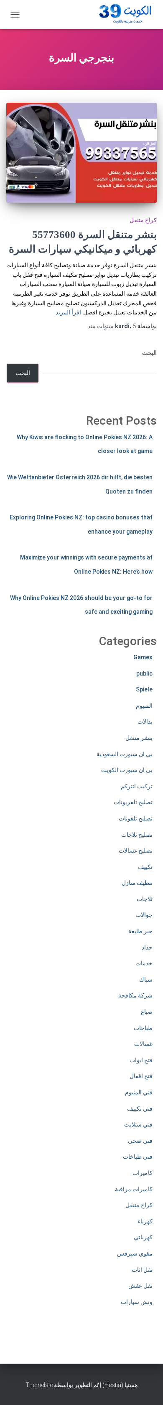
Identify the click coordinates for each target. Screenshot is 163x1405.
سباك (146, 979)
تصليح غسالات (136, 850)
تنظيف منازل (137, 882)
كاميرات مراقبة (134, 1189)
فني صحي (140, 1140)
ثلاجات (145, 899)
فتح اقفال (141, 1076)
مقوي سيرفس (135, 1253)
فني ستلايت (138, 1124)
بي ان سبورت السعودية (125, 754)
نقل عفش (140, 1285)
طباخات (143, 1028)
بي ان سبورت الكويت (127, 770)
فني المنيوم (139, 1092)
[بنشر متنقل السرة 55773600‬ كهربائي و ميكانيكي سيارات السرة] (81, 153)
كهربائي (143, 1237)
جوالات (144, 914)
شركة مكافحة (135, 995)
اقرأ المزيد (68, 312)
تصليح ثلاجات (137, 834)
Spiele (144, 689)
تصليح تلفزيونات (133, 802)
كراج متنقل (143, 220)
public (144, 673)
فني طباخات (138, 1156)
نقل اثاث (142, 1269)
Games (143, 657)
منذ (112, 326)
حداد (147, 947)
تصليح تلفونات (136, 818)
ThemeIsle (39, 1385)
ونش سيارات (137, 1302)
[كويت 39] (124, 14)
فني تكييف (140, 1108)
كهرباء (145, 1221)
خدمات (144, 963)
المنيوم (144, 705)
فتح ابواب (141, 1060)
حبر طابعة (140, 931)
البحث (149, 352)
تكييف (145, 866)
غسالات (143, 1043)
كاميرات (142, 1173)
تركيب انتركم (137, 786)
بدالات (145, 721)
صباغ (147, 1011)
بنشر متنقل (139, 737)
